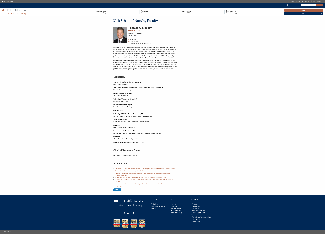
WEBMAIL (307, 1)
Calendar (64, 4)
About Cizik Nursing (8, 4)
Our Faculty (43, 4)
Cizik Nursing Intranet (294, 5)
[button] (303, 10)
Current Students (33, 4)
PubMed (117, 190)
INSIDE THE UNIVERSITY (317, 1)
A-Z (302, 1)
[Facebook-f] (130, 213)
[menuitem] (101, 12)
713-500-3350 (134, 41)
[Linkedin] (133, 213)
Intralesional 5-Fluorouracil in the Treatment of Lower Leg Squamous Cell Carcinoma (140, 177)
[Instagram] (124, 213)
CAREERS (298, 1)
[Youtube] (128, 213)
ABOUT (292, 1)
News (58, 4)
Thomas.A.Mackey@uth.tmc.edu (141, 43)
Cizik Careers (51, 4)
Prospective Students (20, 4)
